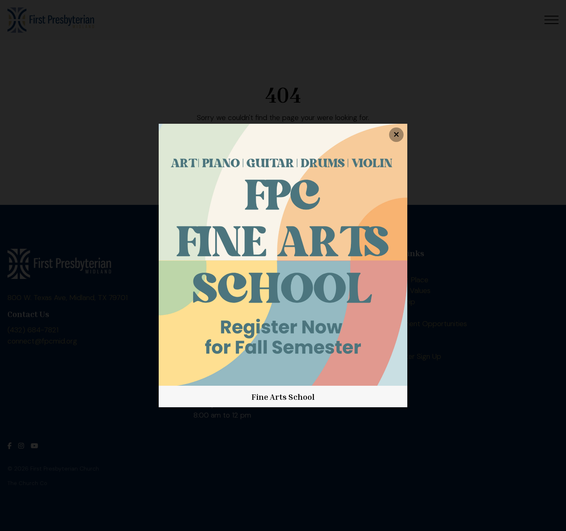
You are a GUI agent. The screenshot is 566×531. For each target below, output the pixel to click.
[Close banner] (396, 134)
